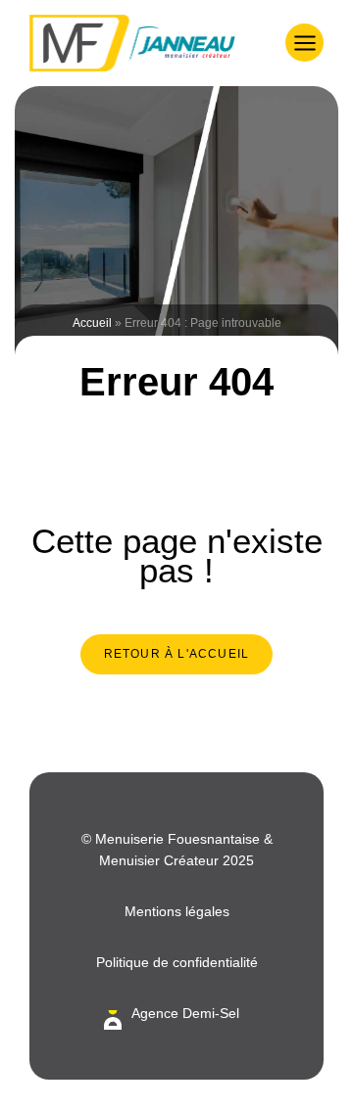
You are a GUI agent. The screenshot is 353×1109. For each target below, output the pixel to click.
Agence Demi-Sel (185, 1013)
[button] (304, 42)
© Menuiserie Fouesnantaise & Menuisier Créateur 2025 (177, 849)
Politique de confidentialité (177, 962)
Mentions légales (177, 911)
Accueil (92, 323)
